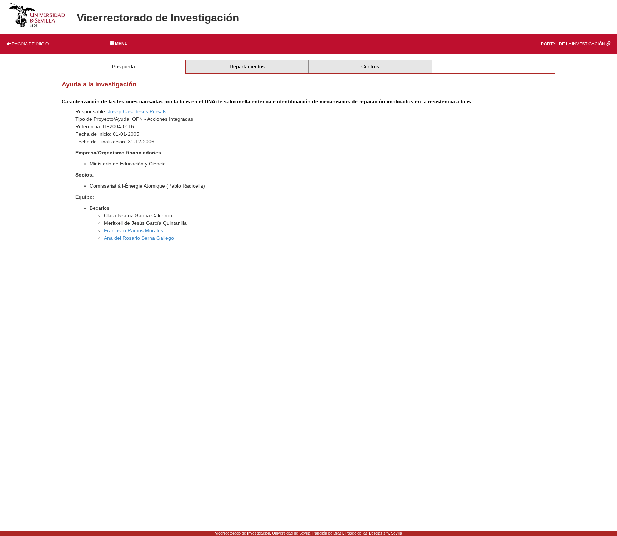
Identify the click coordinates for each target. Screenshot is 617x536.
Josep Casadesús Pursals (137, 111)
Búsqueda (123, 66)
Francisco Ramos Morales (133, 230)
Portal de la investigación (573, 43)
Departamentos (247, 66)
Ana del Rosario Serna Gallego (139, 238)
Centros (370, 66)
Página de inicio (30, 43)
